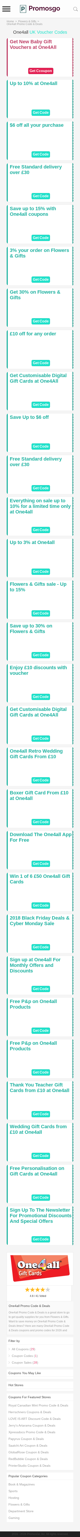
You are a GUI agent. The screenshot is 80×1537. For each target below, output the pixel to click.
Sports (13, 1491)
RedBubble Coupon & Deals (28, 1459)
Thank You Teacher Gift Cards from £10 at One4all (39, 1087)
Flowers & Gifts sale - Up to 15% (38, 586)
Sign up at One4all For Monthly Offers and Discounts (35, 965)
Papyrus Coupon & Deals (26, 1439)
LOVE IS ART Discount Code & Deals (34, 1419)
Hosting (13, 1498)
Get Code (41, 112)
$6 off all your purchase (37, 125)
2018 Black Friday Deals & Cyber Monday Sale (40, 920)
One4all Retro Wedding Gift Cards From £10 (36, 753)
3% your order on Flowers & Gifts (39, 253)
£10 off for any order (33, 333)
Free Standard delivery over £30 (36, 169)
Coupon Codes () (25, 1356)
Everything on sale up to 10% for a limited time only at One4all (40, 506)
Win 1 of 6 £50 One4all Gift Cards (40, 879)
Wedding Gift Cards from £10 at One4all (38, 1129)
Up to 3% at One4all (32, 542)
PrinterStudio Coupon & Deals (29, 1465)
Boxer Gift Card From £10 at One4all (39, 795)
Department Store (21, 1511)
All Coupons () (23, 1349)
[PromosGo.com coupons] (40, 9)
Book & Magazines (21, 1484)
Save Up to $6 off (29, 417)
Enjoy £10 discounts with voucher (38, 670)
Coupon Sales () (25, 1362)
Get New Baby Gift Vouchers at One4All (33, 44)
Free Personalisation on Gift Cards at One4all (37, 1171)
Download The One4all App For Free (41, 837)
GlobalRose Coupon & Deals (28, 1452)
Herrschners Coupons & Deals (29, 1412)
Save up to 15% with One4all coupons (33, 211)
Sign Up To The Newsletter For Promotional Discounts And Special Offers (41, 1215)
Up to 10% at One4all (33, 83)
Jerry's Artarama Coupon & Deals (31, 1425)
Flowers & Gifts (27, 21)
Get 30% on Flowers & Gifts (35, 294)
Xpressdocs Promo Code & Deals (31, 1432)
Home (10, 21)
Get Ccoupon (41, 71)
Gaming (14, 1518)
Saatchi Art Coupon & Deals (27, 1445)
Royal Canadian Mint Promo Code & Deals (38, 1405)
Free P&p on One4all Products (33, 1004)
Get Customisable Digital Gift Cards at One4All (38, 378)
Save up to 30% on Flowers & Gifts (31, 628)
